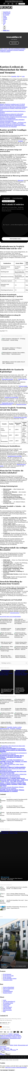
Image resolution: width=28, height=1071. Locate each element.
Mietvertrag (20, 180)
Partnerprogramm (7, 1010)
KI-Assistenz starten (8, 1003)
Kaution (15, 727)
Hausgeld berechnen (21, 404)
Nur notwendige (4, 1070)
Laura (23, 76)
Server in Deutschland (8, 987)
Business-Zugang (7, 992)
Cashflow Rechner (22, 379)
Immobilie (13, 76)
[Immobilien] (6, 9)
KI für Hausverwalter (8, 975)
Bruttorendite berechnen (8, 403)
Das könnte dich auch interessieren (10, 616)
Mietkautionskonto (4, 728)
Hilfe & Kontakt (7, 1008)
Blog (4, 1011)
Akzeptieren (11, 1070)
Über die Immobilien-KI (9, 1001)
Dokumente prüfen (7, 980)
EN (6, 1057)
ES (11, 1057)
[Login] (4, 27)
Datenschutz (6, 1005)
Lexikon (19, 727)
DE (3, 1057)
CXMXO (10, 1034)
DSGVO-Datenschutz (8, 988)
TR (21, 1057)
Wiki (18, 76)
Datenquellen (6, 990)
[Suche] (4, 29)
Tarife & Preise (6, 1004)
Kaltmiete (20, 141)
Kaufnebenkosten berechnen (15, 456)
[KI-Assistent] (4, 25)
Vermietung (12, 728)
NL (14, 1057)
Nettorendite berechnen (7, 379)
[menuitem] (15, 12)
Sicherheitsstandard (8, 991)
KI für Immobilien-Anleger (9, 978)
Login (4, 1000)
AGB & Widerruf (7, 1007)
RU (19, 1057)
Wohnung (18, 728)
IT (16, 1057)
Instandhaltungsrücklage (6, 404)
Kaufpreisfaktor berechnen (20, 417)
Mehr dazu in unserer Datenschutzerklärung (16, 1067)
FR (8, 1057)
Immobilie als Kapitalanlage (11, 397)
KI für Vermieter (7, 977)
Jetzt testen (14, 43)
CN (24, 1057)
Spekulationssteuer (14, 612)
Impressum (16, 1034)
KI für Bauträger (7, 974)
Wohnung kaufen (23, 386)
